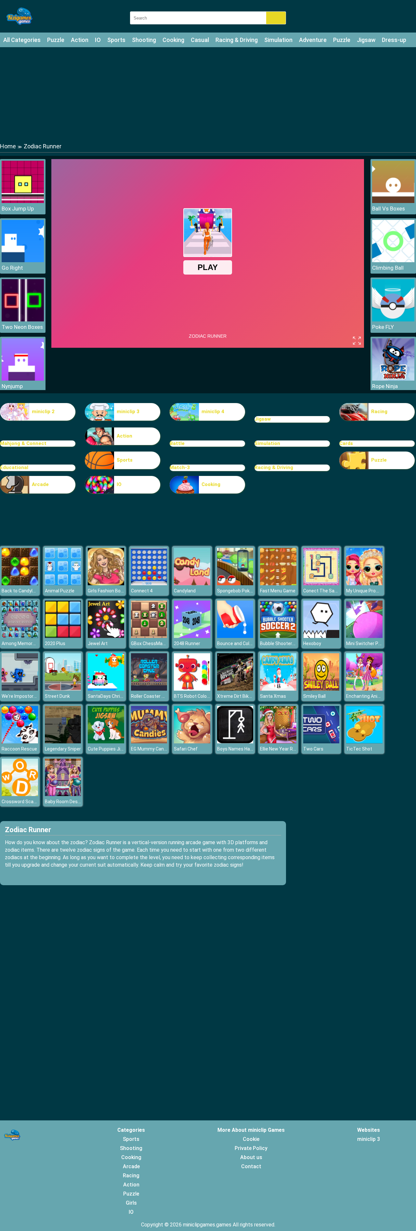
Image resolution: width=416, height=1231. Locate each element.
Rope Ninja (385, 386)
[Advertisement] (208, 94)
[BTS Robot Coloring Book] (192, 689)
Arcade (40, 484)
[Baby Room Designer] (63, 794)
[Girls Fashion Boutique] (106, 583)
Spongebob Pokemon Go (242, 590)
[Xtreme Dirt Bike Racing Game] (235, 689)
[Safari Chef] (192, 741)
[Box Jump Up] (23, 201)
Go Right (12, 267)
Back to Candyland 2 (23, 590)
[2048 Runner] (192, 636)
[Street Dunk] (63, 689)
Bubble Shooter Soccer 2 (286, 643)
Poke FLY (383, 327)
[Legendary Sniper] (63, 741)
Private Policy (251, 1148)
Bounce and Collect (237, 643)
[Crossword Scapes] (20, 794)
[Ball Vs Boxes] (393, 201)
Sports (116, 39)
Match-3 (180, 467)
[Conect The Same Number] (321, 583)
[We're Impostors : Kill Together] (20, 689)
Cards (346, 443)
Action (79, 39)
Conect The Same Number (331, 590)
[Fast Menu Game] (278, 583)
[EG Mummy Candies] (149, 741)
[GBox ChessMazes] (149, 636)
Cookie (251, 1139)
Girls (131, 1203)
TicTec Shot (359, 748)
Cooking (173, 39)
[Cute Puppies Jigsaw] (106, 741)
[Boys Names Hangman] (235, 741)
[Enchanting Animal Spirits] (364, 689)
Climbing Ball (388, 267)
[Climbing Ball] (393, 260)
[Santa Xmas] (278, 689)
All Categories (22, 39)
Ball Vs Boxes (388, 208)
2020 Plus (55, 643)
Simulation (278, 39)
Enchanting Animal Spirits (373, 696)
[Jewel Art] (106, 636)
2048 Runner (187, 643)
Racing (379, 411)
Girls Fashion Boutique (111, 590)
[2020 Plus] (63, 636)
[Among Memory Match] (20, 636)
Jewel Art (98, 643)
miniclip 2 (43, 411)
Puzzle (55, 39)
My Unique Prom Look (368, 590)
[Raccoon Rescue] (20, 741)
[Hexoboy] (321, 636)
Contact (251, 1166)
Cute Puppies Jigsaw (110, 748)
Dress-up (394, 39)
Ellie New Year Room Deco (287, 748)
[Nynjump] (23, 379)
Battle (177, 443)
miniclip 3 (128, 411)
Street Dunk (57, 696)
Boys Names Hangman (241, 748)
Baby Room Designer (66, 801)
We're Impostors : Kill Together (33, 696)
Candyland (185, 590)
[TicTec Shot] (364, 741)
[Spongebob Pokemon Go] (235, 583)
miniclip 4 (213, 411)
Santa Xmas (273, 696)
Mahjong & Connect (23, 443)
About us (251, 1157)
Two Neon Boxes (22, 327)
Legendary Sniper (63, 748)
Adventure (313, 39)
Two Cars (313, 748)
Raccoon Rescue (19, 748)
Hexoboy (312, 643)
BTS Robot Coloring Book (200, 696)
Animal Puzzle (59, 590)
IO (98, 39)
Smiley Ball (314, 696)
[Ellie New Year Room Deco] (278, 741)
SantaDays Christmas (111, 696)
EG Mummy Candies (152, 748)
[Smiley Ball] (321, 689)
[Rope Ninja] (393, 379)
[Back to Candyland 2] (20, 583)
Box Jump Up (18, 208)
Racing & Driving (236, 39)
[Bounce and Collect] (235, 636)
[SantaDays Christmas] (106, 689)
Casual (200, 39)
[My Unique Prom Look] (364, 583)
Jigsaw (366, 39)
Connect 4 (141, 590)
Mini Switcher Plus (365, 643)
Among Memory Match (25, 643)
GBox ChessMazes (150, 643)
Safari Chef (186, 748)
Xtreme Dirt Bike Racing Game (248, 696)
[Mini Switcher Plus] (364, 636)
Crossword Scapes (21, 801)
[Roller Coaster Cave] (149, 689)
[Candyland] (192, 583)
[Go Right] (23, 260)
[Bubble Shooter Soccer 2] (278, 636)
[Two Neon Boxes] (23, 320)
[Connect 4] (149, 583)
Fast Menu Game (277, 590)
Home (8, 146)
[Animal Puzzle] (63, 583)
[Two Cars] (321, 741)
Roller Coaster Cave (151, 696)
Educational (14, 467)
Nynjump (12, 386)
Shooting (144, 39)
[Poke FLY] (393, 320)
